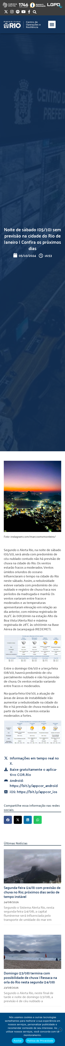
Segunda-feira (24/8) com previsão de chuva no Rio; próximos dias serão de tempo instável (32, 892)
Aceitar (18, 1040)
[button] (52, 24)
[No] (60, 1030)
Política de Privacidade (40, 1040)
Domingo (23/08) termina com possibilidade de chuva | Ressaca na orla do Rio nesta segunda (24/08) (30, 977)
